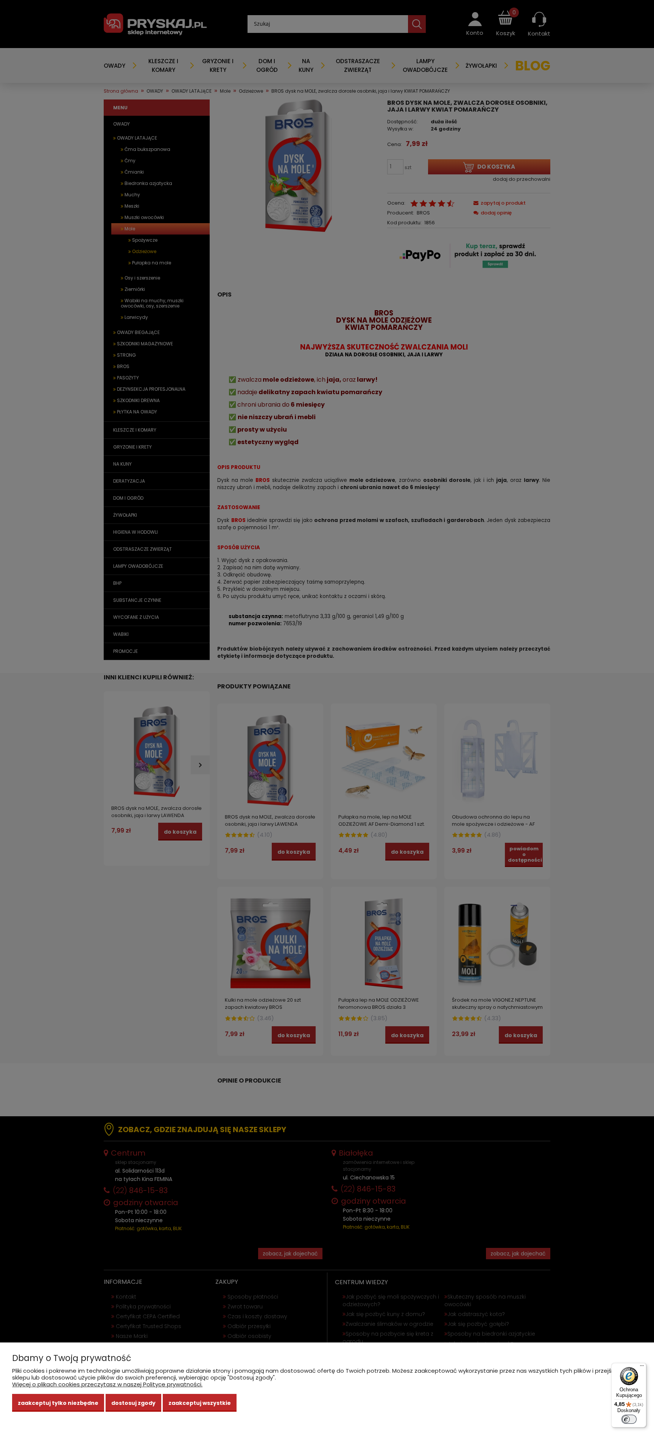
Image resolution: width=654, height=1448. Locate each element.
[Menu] (641, 1367)
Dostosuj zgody (133, 1403)
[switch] (629, 1419)
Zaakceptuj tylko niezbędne (58, 1403)
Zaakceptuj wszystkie (199, 1403)
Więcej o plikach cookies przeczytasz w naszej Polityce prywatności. (107, 1384)
